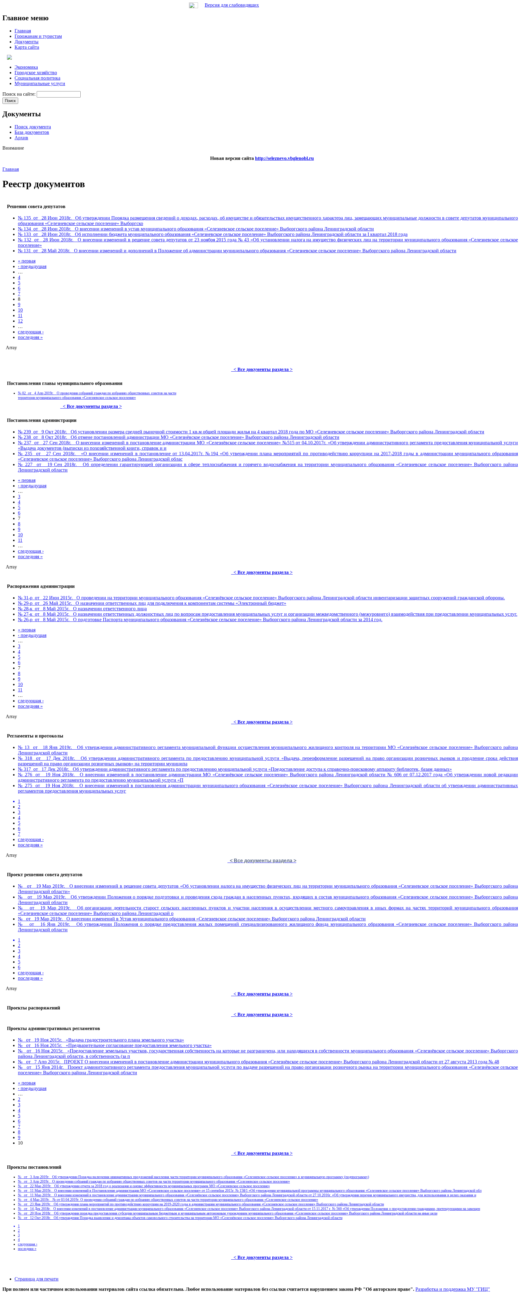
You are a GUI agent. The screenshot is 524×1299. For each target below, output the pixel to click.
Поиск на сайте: (19, 94)
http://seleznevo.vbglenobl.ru (284, 158)
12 (20, 320)
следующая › (31, 331)
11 (20, 315)
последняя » (30, 337)
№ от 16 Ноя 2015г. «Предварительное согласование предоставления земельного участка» (115, 1045)
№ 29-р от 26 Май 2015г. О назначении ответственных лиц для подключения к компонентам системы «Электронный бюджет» (152, 603)
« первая (26, 260)
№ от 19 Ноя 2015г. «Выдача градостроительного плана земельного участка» (101, 1039)
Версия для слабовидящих (232, 5)
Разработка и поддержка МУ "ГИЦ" (452, 1289)
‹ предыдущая (32, 266)
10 (20, 310)
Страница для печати (37, 1278)
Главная (10, 169)
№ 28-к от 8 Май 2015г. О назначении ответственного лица (82, 608)
